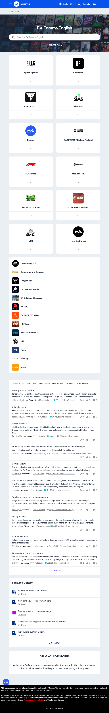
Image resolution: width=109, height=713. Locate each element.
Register (87, 4)
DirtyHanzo (16, 473)
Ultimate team (19, 407)
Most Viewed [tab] (44, 383)
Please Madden (19, 423)
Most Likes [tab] (31, 383)
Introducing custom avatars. (31, 631)
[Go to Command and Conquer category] (15, 272)
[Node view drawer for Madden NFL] (78, 182)
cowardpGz (17, 509)
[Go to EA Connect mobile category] (15, 289)
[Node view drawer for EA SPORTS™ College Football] (78, 148)
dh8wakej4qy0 (18, 400)
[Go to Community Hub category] (15, 263)
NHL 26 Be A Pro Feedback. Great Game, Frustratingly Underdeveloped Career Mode (52, 480)
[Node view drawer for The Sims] (78, 115)
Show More (55, 570)
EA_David (22, 594)
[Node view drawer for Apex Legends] (30, 81)
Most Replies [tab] (57, 383)
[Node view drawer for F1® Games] (30, 182)
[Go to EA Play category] (15, 306)
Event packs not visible (23, 390)
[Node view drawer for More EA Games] (78, 249)
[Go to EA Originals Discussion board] (15, 298)
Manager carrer (19, 516)
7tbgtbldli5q (17, 436)
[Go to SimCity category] (15, 358)
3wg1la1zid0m (18, 453)
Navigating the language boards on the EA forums (42, 621)
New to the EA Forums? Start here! (34, 600)
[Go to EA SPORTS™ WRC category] (15, 315)
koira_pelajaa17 (18, 526)
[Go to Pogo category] (15, 350)
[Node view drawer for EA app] (30, 148)
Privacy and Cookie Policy (34, 700)
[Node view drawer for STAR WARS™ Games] (78, 215)
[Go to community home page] (22, 4)
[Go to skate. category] (15, 367)
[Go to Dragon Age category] (15, 280)
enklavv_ (15, 563)
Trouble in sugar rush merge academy (30, 497)
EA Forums (15, 11)
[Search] (79, 4)
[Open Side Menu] (10, 4)
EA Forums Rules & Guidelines (32, 590)
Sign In (96, 4)
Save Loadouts (19, 464)
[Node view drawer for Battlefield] (78, 81)
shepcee (15, 490)
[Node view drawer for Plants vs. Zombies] (30, 215)
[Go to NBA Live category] (15, 324)
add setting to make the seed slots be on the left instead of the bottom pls (48, 446)
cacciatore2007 (18, 417)
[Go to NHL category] (15, 341)
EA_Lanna (22, 604)
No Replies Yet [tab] (82, 383)
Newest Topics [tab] (18, 383)
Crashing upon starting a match (27, 553)
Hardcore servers (20, 536)
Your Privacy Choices (54, 708)
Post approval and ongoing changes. (35, 611)
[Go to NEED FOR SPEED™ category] (15, 332)
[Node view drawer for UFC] (30, 249)
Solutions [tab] (69, 383)
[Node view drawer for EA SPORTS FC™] (30, 115)
